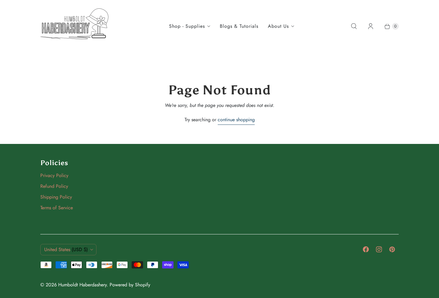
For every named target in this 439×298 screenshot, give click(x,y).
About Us (278, 26)
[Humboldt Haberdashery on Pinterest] (392, 249)
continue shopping (236, 119)
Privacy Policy (54, 175)
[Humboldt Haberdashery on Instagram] (379, 249)
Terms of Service (56, 207)
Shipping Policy (56, 196)
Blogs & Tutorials (239, 26)
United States (66, 249)
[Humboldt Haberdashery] (74, 26)
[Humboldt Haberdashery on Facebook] (365, 249)
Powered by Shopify (130, 284)
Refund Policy (54, 186)
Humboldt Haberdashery (82, 284)
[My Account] (370, 26)
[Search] (354, 26)
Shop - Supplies (187, 26)
